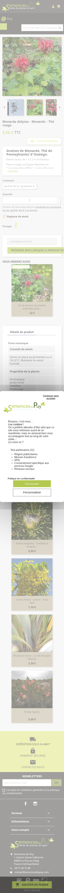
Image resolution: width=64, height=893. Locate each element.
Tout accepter (32, 483)
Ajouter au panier (32, 885)
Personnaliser (32, 492)
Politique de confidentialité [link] (21, 478)
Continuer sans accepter (51, 397)
